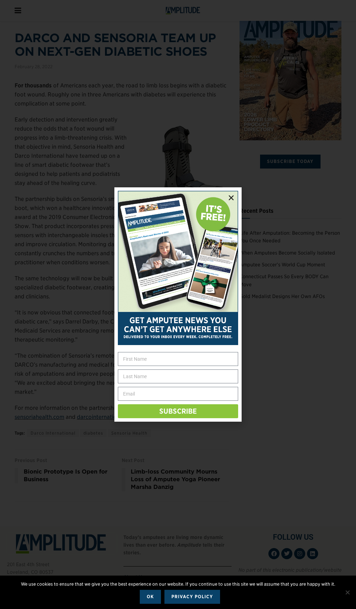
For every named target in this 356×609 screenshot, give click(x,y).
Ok (150, 596)
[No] (347, 592)
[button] (231, 197)
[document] (178, 304)
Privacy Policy (192, 596)
